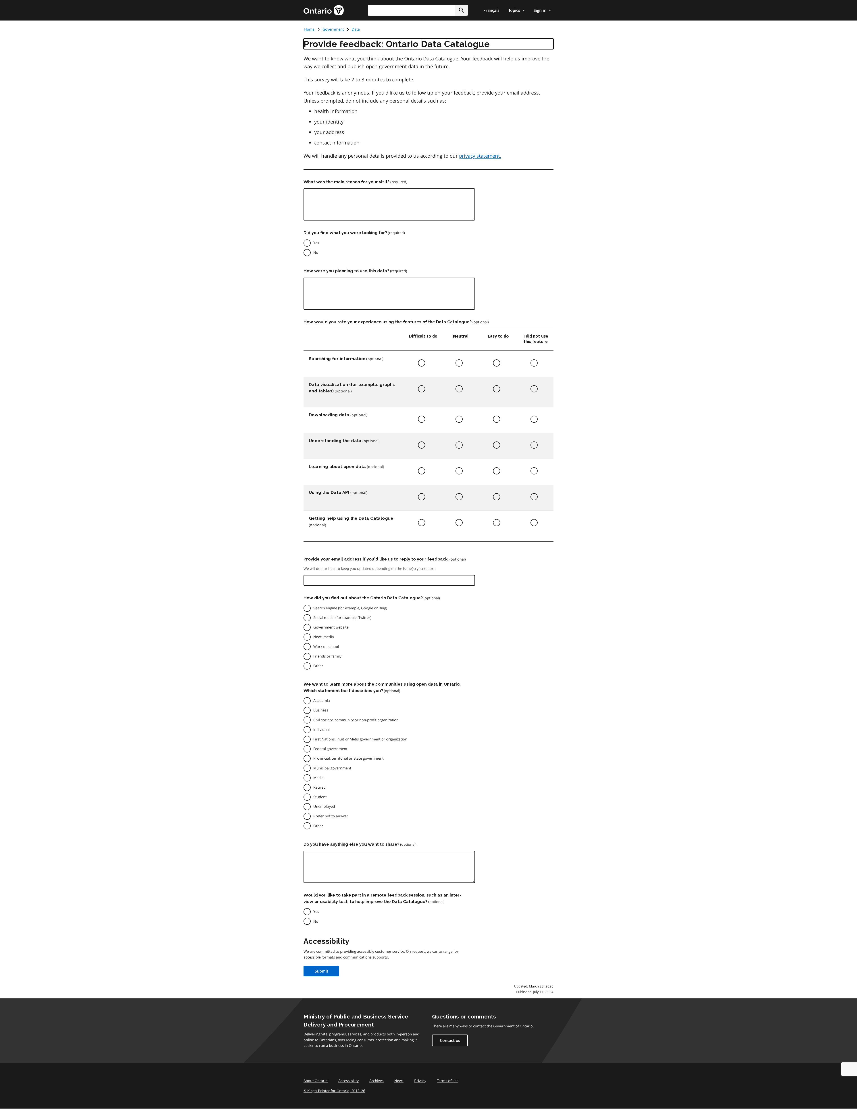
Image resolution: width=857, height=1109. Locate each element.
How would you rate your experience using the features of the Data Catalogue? (388, 321)
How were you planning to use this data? (346, 270)
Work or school (326, 646)
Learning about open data (337, 466)
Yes (316, 242)
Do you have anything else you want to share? (351, 844)
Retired (319, 787)
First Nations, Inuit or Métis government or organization (360, 739)
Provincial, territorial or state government (348, 758)
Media (318, 777)
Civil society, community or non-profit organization (356, 719)
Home (309, 29)
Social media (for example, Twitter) (342, 617)
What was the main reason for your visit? (346, 181)
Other (318, 665)
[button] (461, 10)
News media (323, 636)
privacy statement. (480, 155)
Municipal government (332, 768)
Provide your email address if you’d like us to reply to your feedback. (376, 559)
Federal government (330, 748)
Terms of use (447, 1080)
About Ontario (316, 1080)
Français (491, 10)
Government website (331, 627)
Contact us (450, 1040)
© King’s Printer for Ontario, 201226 (334, 1090)
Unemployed (324, 806)
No (315, 252)
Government (333, 29)
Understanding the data (335, 440)
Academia (321, 700)
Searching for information (337, 358)
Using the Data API (329, 492)
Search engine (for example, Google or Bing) (350, 608)
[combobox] (418, 10)
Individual (321, 729)
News (399, 1080)
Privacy (420, 1080)
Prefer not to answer (330, 816)
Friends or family (327, 656)
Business (320, 710)
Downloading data (329, 414)
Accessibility (348, 1080)
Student (320, 796)
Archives (376, 1080)
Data (356, 29)
